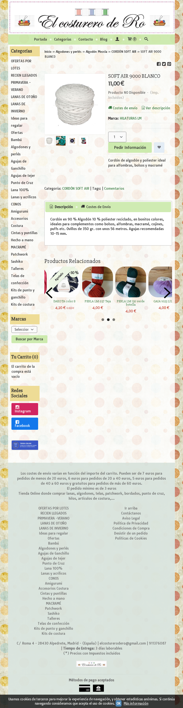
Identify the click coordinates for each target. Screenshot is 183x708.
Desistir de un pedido (131, 533)
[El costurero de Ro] (91, 17)
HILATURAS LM (131, 118)
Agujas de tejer (23, 175)
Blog (103, 39)
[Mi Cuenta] (117, 39)
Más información (136, 703)
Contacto (85, 39)
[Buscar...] (146, 39)
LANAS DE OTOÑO (24, 97)
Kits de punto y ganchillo (23, 293)
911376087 (157, 643)
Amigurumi (19, 211)
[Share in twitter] (164, 64)
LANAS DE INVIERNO (18, 107)
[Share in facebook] (158, 64)
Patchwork (19, 254)
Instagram (23, 411)
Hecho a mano (22, 240)
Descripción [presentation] (63, 207)
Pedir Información (130, 147)
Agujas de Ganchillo (18, 165)
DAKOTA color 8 (64, 301)
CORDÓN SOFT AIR (75, 188)
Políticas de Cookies (131, 538)
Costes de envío (125, 108)
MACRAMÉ (18, 247)
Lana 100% (20, 190)
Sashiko (17, 261)
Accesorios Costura (19, 222)
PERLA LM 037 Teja (98, 301)
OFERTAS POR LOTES (21, 64)
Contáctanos (131, 513)
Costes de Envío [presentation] (98, 207)
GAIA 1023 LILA (163, 301)
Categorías (62, 39)
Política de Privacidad (131, 523)
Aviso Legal (131, 518)
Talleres (17, 269)
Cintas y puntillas (24, 233)
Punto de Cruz (22, 183)
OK (118, 703)
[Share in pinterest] (169, 64)
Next (167, 293)
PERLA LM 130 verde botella (131, 303)
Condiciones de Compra (131, 528)
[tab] (61, 207)
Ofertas (17, 133)
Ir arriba (131, 508)
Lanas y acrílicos (23, 197)
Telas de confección (19, 279)
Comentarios (114, 188)
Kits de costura (23, 304)
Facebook (22, 426)
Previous (49, 293)
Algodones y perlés (20, 150)
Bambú (16, 140)
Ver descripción (158, 108)
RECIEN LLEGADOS (24, 75)
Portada (40, 39)
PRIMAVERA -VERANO (21, 86)
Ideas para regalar (19, 122)
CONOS (16, 204)
